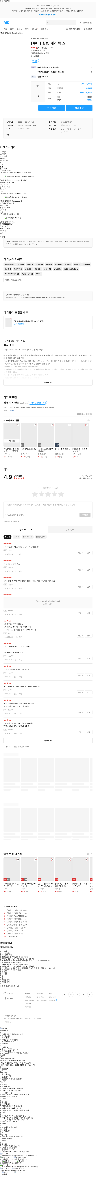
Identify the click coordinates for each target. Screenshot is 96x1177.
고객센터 (10, 993)
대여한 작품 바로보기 (21, 1053)
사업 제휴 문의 (42, 1000)
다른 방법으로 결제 (7, 1042)
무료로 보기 (4, 1079)
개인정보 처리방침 (15, 1018)
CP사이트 (28, 1003)
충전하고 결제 (5, 1096)
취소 (1, 976)
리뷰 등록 (85, 515)
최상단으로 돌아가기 (13, 986)
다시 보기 (12, 1150)
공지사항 (10, 998)
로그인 (86, 23)
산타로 (92, 889)
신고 (16, 554)
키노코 (74, 889)
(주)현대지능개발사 (38, 53)
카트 (1, 165)
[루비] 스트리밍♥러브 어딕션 (28, 885)
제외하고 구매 (5, 980)
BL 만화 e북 (35, 38)
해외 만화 (44, 38)
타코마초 (41, 889)
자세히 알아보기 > (30, 244)
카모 (5, 889)
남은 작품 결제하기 (7, 1053)
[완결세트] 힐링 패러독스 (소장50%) (29, 321)
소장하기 (3, 154)
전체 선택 (3, 156)
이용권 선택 (4, 1077)
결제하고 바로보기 (6, 1095)
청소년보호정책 (26, 1018)
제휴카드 (28, 997)
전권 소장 (79, 108)
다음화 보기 (4, 1150)
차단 (20, 554)
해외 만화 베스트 (10, 906)
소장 (1, 191)
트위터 (12, 410)
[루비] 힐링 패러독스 (28, 450)
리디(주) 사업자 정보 (10, 1016)
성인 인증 (3, 972)
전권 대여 (51, 108)
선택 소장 (3, 169)
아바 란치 (58, 889)
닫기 (5, 1129)
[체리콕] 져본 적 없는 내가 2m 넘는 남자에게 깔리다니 (62, 885)
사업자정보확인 (37, 1018)
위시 (1, 163)
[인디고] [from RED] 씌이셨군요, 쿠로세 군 (45, 885)
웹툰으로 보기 (42, 77)
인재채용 (52, 1000)
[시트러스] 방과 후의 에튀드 (45, 450)
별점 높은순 (28, 537)
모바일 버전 (4, 1174)
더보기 (89, 420)
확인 (1, 1067)
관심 (36, 61)
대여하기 (3, 152)
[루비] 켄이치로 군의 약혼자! (11, 885)
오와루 (23, 889)
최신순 (7, 537)
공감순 (16, 537)
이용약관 (6, 1018)
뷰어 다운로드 (30, 1000)
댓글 (80, 553)
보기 (1, 1129)
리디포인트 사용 (6, 1093)
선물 (1, 167)
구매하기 (10, 1138)
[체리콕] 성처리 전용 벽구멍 (80, 885)
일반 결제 (13, 1096)
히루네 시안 (35, 50)
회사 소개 (52, 997)
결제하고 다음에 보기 (21, 1095)
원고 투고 (40, 997)
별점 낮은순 (41, 537)
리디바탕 (28, 1007)
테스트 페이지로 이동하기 (48, 15)
